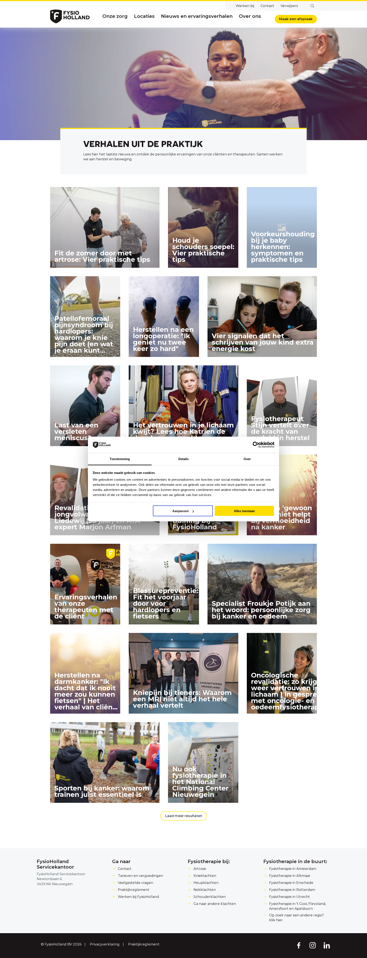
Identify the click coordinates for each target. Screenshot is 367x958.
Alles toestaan (244, 511)
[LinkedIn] (326, 945)
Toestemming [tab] (120, 459)
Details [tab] (183, 459)
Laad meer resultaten (183, 816)
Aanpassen (180, 511)
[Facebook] (298, 945)
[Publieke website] (70, 16)
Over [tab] (247, 459)
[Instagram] (312, 945)
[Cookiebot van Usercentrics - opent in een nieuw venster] (255, 445)
